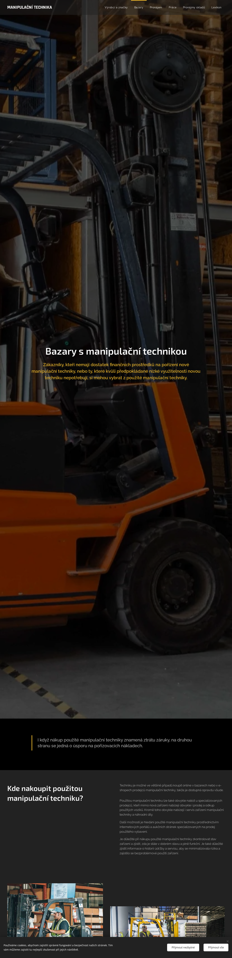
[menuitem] (116, 7)
